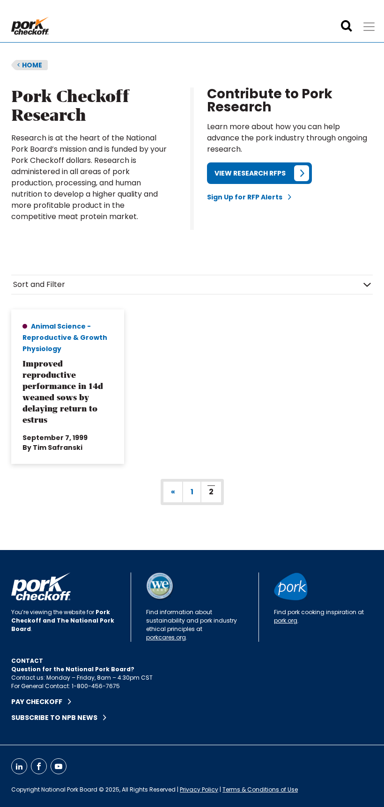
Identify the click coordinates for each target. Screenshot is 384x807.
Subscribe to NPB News (57, 717)
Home (29, 65)
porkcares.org (166, 637)
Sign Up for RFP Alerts (247, 197)
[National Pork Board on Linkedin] (19, 766)
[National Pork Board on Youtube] (58, 766)
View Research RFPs (250, 173)
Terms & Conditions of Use (260, 789)
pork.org (285, 620)
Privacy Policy (199, 789)
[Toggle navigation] (369, 26)
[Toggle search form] (346, 26)
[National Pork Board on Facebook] (39, 766)
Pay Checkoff (39, 701)
